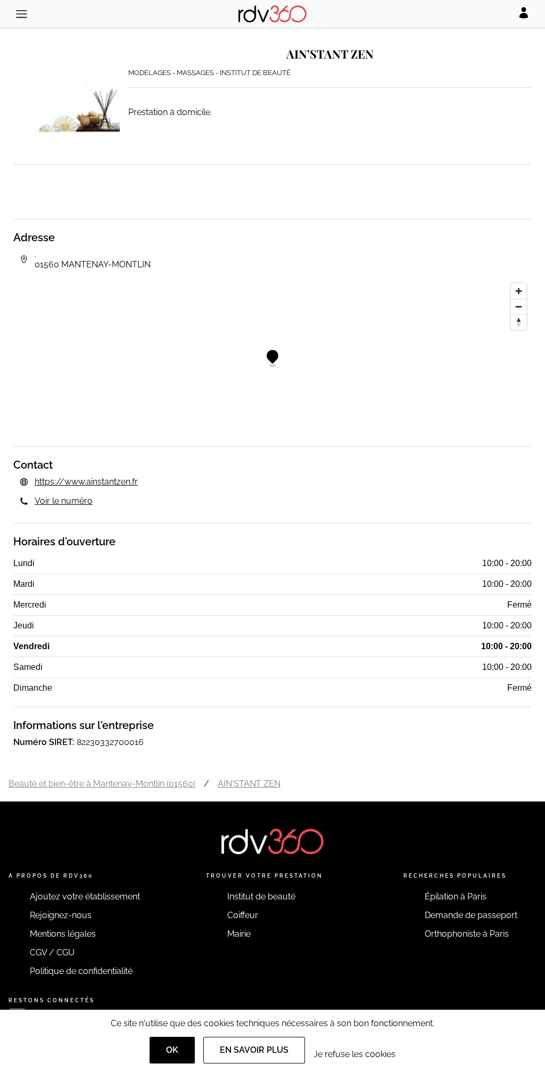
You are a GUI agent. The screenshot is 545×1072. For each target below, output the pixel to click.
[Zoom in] (518, 291)
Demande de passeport (471, 915)
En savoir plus (254, 1050)
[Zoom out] (518, 306)
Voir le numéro (64, 501)
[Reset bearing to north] (518, 322)
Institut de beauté (261, 896)
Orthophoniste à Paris (467, 934)
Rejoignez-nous (61, 915)
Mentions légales (63, 934)
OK (172, 1050)
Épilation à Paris (455, 896)
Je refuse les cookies (354, 1054)
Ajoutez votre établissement (85, 896)
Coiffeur (242, 915)
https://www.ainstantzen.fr (86, 482)
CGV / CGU (52, 952)
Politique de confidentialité (81, 971)
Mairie (239, 934)
